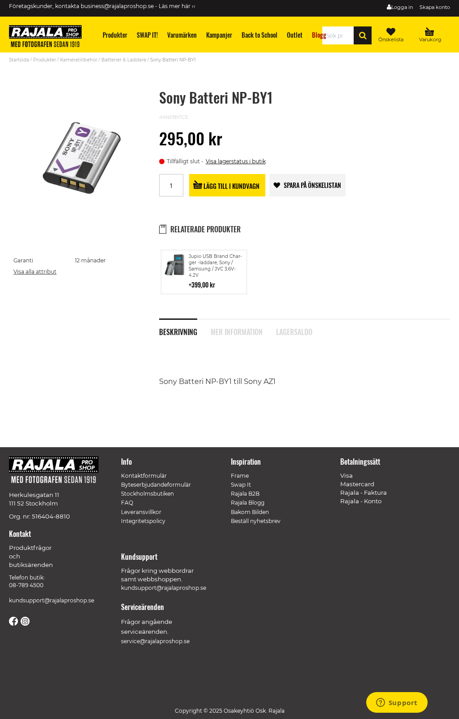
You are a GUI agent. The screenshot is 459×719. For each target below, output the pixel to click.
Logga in (402, 7)
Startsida (19, 60)
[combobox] (340, 35)
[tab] (185, 327)
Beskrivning (178, 331)
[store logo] (49, 37)
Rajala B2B (245, 493)
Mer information (237, 331)
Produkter (44, 60)
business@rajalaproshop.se (117, 6)
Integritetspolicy (143, 521)
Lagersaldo (294, 331)
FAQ (127, 502)
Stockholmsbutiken (147, 493)
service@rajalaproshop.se (155, 641)
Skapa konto (435, 7)
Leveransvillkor (141, 512)
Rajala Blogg (247, 502)
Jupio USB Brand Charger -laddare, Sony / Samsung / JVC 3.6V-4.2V (215, 265)
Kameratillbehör (78, 60)
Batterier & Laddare (123, 60)
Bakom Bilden (250, 512)
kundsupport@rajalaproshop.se (51, 600)
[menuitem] (115, 35)
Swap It (241, 484)
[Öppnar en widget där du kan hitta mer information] (397, 703)
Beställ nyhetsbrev (256, 521)
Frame (240, 475)
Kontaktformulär (144, 475)
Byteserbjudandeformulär (156, 484)
